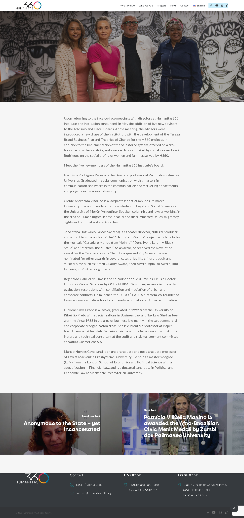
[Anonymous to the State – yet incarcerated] (61, 424)
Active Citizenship (115, 68)
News (136, 68)
